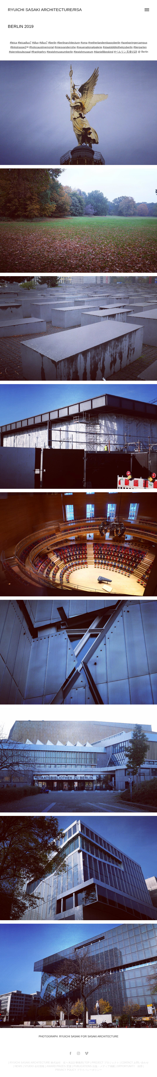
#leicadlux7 (24, 42)
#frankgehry (38, 51)
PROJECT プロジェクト (105, 1062)
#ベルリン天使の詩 (125, 51)
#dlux (35, 42)
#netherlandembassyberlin (104, 42)
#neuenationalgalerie (89, 47)
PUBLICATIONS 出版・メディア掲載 (94, 1066)
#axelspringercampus (134, 42)
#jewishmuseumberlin (60, 51)
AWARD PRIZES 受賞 (59, 1066)
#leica (13, 42)
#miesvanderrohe (65, 47)
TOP (87, 1062)
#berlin (52, 42)
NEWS (18, 1066)
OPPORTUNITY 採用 (129, 1066)
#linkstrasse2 (18, 47)
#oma (84, 42)
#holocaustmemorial (41, 47)
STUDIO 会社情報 (34, 1066)
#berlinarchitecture (68, 42)
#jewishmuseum (83, 51)
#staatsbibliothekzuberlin (118, 47)
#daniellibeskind (103, 51)
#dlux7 (43, 42)
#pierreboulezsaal (20, 51)
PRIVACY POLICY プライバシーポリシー (78, 1069)
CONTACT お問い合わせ (135, 1062)
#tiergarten (140, 47)
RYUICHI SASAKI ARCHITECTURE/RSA (45, 9)
